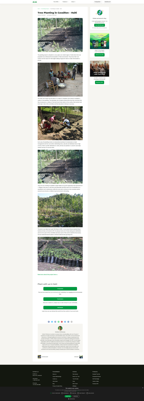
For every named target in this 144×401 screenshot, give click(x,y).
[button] (72, 399)
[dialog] (72, 394)
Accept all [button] (68, 396)
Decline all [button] (76, 396)
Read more (78, 391)
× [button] (142, 387)
